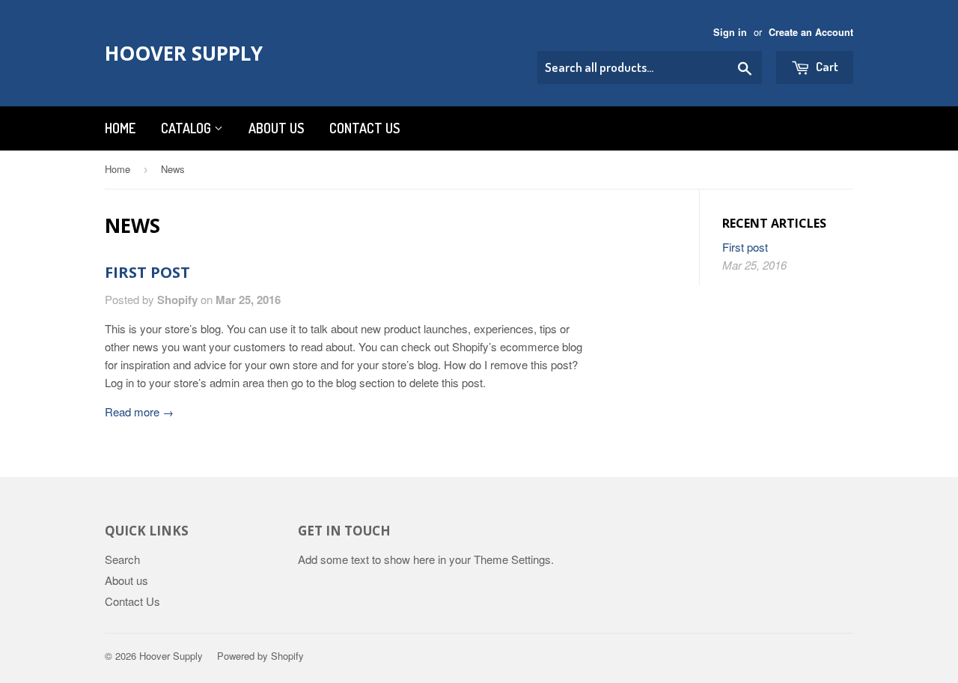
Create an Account (811, 32)
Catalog (187, 128)
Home (120, 128)
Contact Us (132, 601)
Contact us (364, 128)
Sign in (730, 32)
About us (276, 128)
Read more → (139, 411)
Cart (826, 66)
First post (147, 272)
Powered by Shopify (260, 656)
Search (122, 559)
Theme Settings (512, 559)
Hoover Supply (184, 53)
